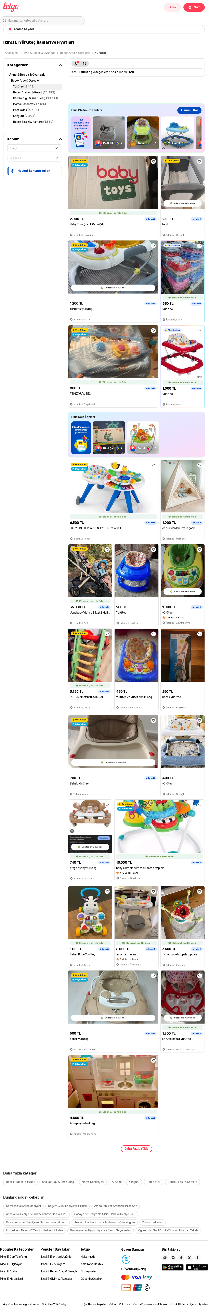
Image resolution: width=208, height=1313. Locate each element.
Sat (197, 7)
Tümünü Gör (189, 110)
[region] (136, 132)
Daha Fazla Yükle (136, 1148)
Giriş (172, 7)
